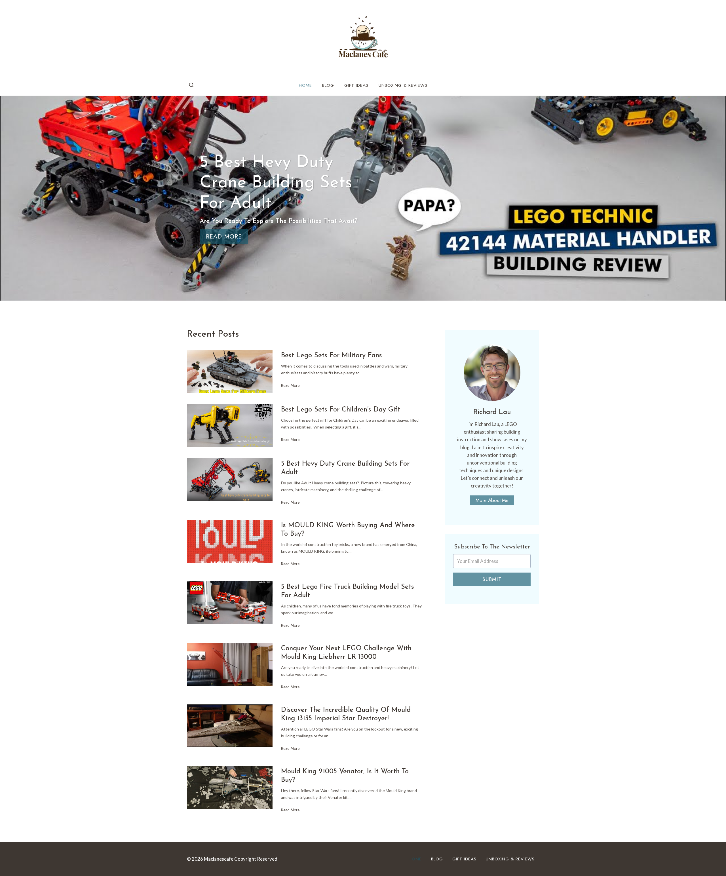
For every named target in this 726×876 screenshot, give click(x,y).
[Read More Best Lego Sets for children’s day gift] (230, 425)
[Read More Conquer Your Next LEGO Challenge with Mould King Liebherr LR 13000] (230, 664)
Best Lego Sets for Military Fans (331, 355)
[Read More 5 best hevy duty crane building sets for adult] (230, 479)
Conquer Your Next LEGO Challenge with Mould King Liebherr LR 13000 (346, 652)
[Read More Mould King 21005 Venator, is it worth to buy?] (230, 787)
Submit (491, 579)
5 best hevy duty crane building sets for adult (345, 468)
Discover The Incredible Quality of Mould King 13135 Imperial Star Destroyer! (346, 714)
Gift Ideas (356, 85)
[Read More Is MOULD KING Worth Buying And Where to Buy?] (230, 541)
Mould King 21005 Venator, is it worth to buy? (345, 776)
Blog (328, 85)
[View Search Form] (191, 85)
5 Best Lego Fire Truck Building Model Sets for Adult (347, 591)
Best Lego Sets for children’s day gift (340, 409)
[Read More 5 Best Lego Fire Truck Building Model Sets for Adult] (230, 602)
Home (305, 85)
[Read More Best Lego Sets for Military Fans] (230, 371)
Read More (290, 388)
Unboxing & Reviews (403, 85)
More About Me (492, 500)
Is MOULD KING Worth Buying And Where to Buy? (348, 529)
